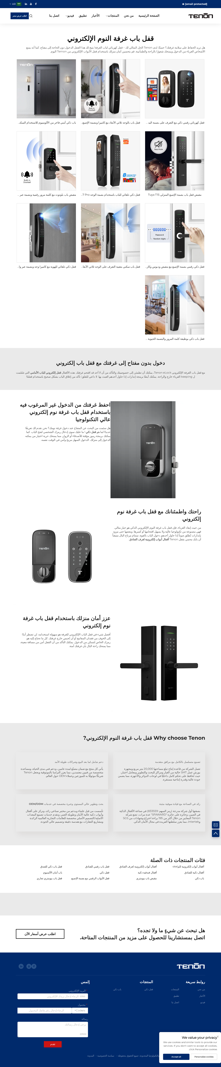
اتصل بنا (54, 15)
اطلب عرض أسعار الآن (40, 934)
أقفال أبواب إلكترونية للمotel (188, 866)
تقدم (52, 1044)
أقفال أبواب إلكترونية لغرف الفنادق (138, 866)
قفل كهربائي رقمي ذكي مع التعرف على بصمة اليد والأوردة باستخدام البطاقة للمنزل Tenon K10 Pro (147, 122)
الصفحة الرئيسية (148, 15)
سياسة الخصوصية (105, 1055)
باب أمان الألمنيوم (52, 872)
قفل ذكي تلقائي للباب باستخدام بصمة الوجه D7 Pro (110, 194)
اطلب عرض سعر (20, 16)
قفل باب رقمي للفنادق (97, 866)
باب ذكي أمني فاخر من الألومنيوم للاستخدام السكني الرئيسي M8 (39, 122)
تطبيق (83, 15)
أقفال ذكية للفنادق (194, 872)
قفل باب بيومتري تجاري (49, 878)
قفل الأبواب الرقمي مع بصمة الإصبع (90, 878)
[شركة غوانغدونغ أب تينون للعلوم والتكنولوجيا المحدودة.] (198, 15)
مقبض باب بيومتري (146, 878)
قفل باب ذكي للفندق (51, 866)
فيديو (70, 15)
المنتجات (113, 15)
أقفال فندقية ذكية (147, 872)
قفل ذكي (104, 872)
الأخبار (95, 15)
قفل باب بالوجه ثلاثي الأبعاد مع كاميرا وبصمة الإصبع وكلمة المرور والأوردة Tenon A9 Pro (89, 122)
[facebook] (36, 4)
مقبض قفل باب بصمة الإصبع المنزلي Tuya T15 (174, 194)
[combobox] (80, 1010)
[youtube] (31, 4)
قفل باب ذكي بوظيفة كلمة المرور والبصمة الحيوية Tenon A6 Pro (166, 338)
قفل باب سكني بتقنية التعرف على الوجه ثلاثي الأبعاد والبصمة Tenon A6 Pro (96, 266)
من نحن (129, 15)
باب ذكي (199, 878)
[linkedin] (26, 4)
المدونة (90, 1055)
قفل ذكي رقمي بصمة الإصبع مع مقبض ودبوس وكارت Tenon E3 (167, 266)
